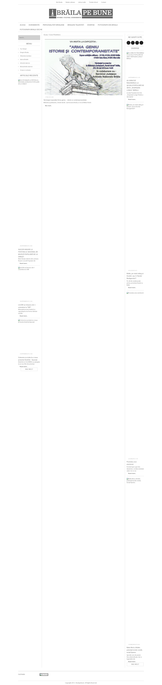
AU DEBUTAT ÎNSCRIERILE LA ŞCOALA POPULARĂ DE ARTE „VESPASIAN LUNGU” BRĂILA (135, 85)
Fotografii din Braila (108, 25)
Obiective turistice (25, 56)
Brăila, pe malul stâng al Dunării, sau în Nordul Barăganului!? (135, 276)
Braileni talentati (76, 25)
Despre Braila (24, 52)
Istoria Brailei (24, 59)
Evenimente (34, 25)
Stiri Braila (59, 2)
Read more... (132, 99)
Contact (103, 2)
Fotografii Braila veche (31, 29)
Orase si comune (25, 70)
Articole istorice (25, 63)
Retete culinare (70, 2)
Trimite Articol (93, 2)
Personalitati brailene (53, 25)
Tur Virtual (23, 49)
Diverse (91, 25)
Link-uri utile (82, 2)
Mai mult (135, 664)
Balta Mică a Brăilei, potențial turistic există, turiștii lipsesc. (134, 650)
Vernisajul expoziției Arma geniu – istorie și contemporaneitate (65, 100)
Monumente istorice (26, 67)
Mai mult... (48, 105)
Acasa (22, 25)
